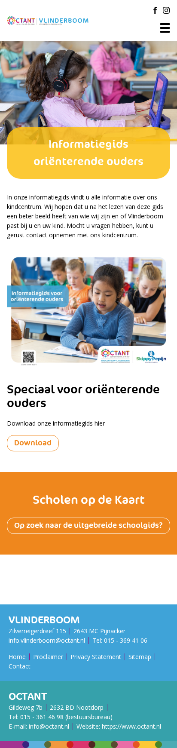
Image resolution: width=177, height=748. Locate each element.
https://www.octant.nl (131, 726)
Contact (20, 666)
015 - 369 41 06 (125, 640)
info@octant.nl (49, 726)
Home (17, 657)
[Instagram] (166, 10)
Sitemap (139, 657)
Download (33, 443)
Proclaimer (48, 657)
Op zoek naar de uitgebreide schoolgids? (88, 525)
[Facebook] (155, 10)
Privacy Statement (95, 657)
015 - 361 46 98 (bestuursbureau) (66, 717)
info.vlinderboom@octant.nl (47, 640)
